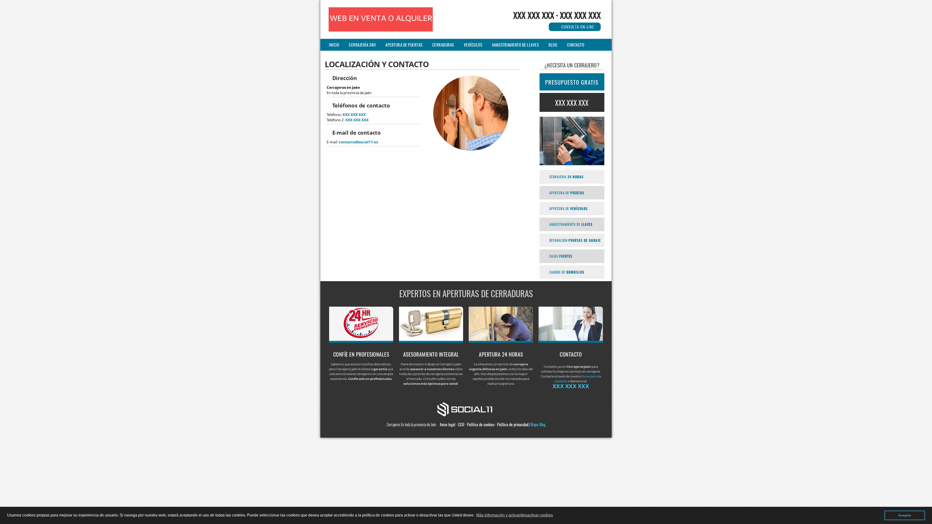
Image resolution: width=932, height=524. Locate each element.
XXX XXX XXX (533, 14)
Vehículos (473, 45)
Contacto (575, 45)
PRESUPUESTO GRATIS (572, 82)
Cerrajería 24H (362, 45)
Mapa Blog (538, 424)
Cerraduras (443, 45)
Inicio (334, 45)
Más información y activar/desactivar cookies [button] (514, 515)
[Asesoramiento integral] (431, 341)
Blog (553, 45)
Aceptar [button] (904, 515)
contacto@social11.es (358, 142)
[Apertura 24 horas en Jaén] (501, 341)
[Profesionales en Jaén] (361, 341)
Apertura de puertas (404, 45)
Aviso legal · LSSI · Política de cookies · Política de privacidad (484, 424)
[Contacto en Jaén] (571, 341)
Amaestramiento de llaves (515, 45)
